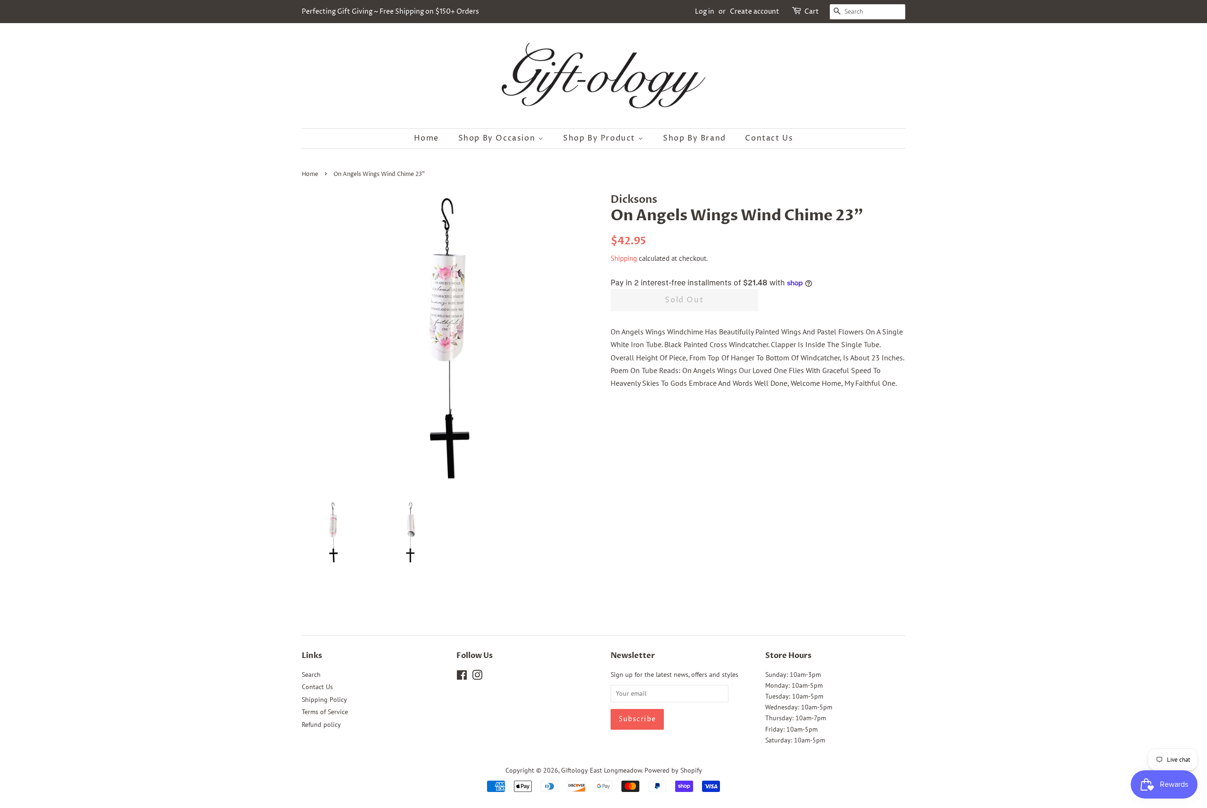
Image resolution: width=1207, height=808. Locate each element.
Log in (704, 11)
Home (426, 138)
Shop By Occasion (498, 138)
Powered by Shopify (673, 770)
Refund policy (321, 724)
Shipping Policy (324, 699)
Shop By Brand (694, 138)
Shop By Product (600, 138)
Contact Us (769, 138)
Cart (811, 11)
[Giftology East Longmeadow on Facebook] (461, 677)
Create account (754, 11)
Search (311, 674)
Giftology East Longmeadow (601, 770)
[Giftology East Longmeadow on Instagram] (477, 677)
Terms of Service (325, 712)
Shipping (624, 258)
